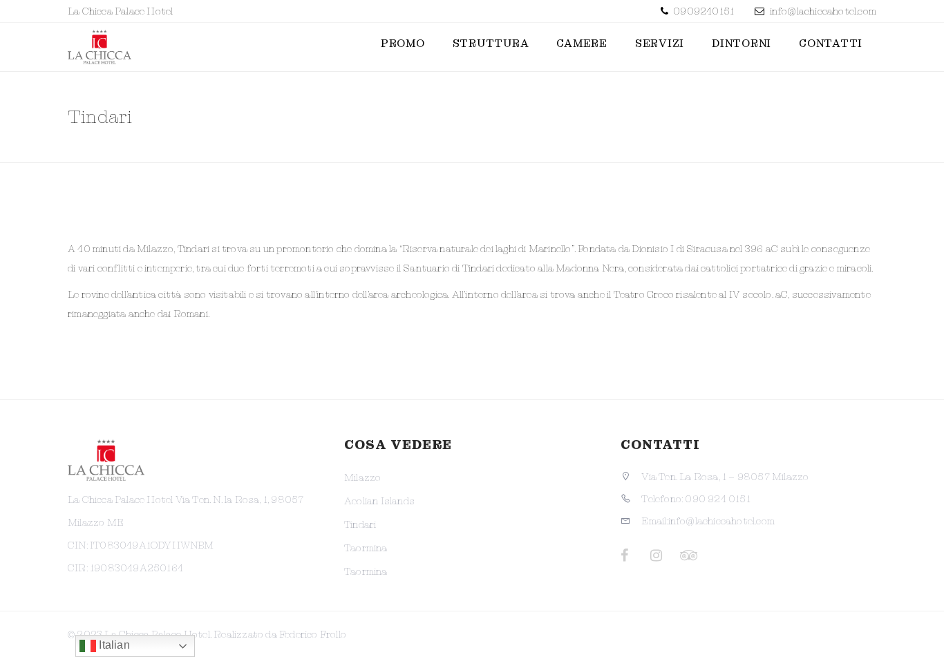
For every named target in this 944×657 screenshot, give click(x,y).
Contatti (830, 43)
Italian (113, 645)
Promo (403, 43)
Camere (581, 43)
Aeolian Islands (379, 501)
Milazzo (362, 477)
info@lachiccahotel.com (823, 11)
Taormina (366, 548)
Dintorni (741, 43)
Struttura (491, 43)
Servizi (659, 43)
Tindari (360, 524)
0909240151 (702, 11)
